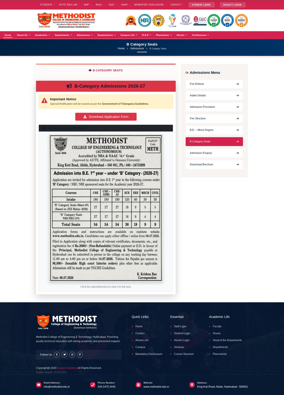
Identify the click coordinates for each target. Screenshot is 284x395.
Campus (140, 347)
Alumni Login (181, 340)
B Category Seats (200, 141)
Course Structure (184, 354)
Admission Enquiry (201, 153)
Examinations (105, 35)
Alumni (180, 35)
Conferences (199, 35)
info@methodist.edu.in (57, 386)
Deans (217, 333)
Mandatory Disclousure (148, 354)
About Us (22, 35)
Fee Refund (197, 84)
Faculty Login (232, 5)
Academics (41, 35)
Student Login (201, 5)
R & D (145, 35)
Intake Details (198, 95)
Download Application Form (108, 117)
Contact (139, 333)
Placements (162, 35)
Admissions (83, 35)
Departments (62, 35)
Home (8, 35)
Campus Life (127, 35)
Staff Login (180, 326)
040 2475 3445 (106, 386)
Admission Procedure (202, 107)
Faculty (217, 326)
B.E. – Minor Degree (201, 130)
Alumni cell (141, 340)
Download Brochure (201, 164)
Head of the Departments (227, 340)
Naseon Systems (67, 368)
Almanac (179, 347)
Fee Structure (198, 118)
